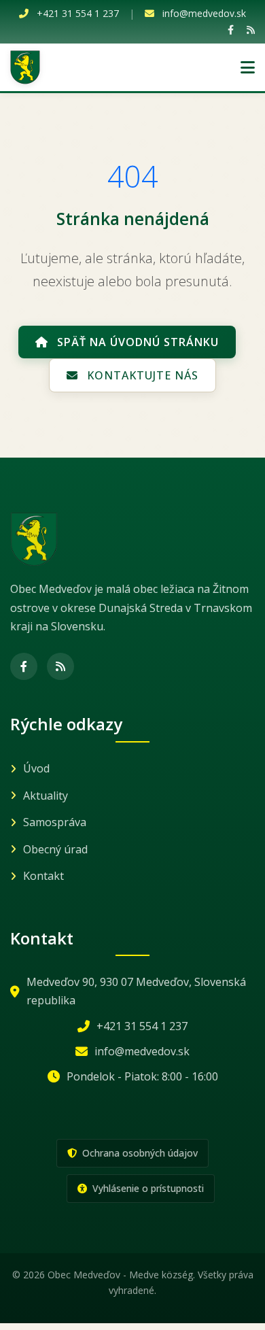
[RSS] (251, 29)
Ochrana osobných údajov (139, 1152)
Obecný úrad (55, 849)
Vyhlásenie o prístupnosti (147, 1188)
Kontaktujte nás (141, 375)
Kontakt (43, 875)
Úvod (36, 768)
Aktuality (45, 795)
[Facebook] (231, 29)
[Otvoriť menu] (248, 67)
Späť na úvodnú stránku (136, 342)
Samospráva (54, 822)
